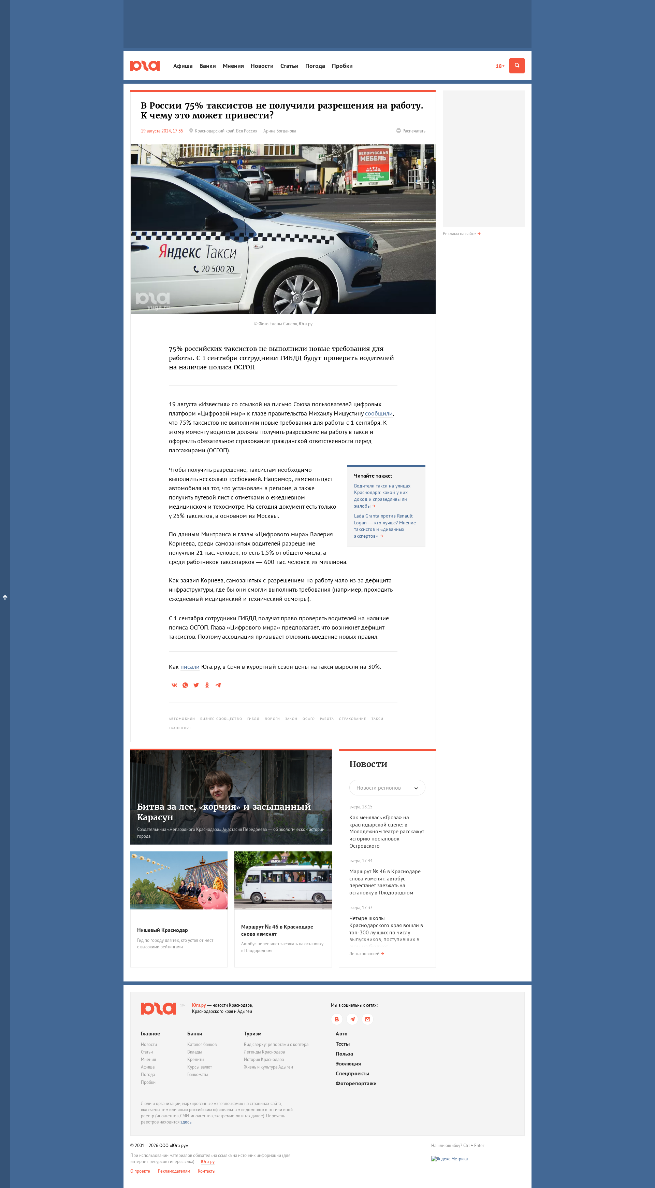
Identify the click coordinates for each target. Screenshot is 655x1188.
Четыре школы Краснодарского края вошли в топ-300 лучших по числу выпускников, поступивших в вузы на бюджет (386, 932)
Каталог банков (202, 1044)
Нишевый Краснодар (162, 930)
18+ (500, 65)
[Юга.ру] (145, 65)
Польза (344, 1053)
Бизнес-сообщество (221, 719)
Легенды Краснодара (264, 1052)
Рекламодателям (174, 1171)
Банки (208, 66)
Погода (315, 66)
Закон (291, 719)
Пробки (342, 66)
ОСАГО (309, 719)
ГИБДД (253, 719)
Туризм (253, 1033)
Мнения (233, 66)
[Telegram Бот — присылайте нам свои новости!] (368, 1019)
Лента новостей (364, 954)
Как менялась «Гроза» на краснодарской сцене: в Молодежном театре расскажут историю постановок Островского (386, 831)
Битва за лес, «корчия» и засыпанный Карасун (224, 812)
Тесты (343, 1044)
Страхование (352, 719)
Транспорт (180, 728)
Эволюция (348, 1063)
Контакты (207, 1171)
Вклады (194, 1052)
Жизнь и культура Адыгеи (268, 1067)
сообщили (379, 413)
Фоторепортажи (356, 1083)
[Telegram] (352, 1019)
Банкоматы (197, 1074)
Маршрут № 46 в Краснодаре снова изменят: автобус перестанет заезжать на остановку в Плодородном (385, 882)
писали (190, 666)
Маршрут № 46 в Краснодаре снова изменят (277, 930)
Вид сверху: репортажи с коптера (276, 1044)
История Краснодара (264, 1059)
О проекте (140, 1171)
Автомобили (182, 719)
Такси (378, 719)
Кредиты (195, 1059)
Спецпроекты (352, 1073)
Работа (327, 719)
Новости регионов (378, 787)
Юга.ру (199, 1005)
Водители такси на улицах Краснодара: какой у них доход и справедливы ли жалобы (382, 496)
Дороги (272, 719)
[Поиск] (517, 65)
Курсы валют (199, 1067)
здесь (185, 1122)
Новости (262, 66)
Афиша (183, 66)
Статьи (289, 66)
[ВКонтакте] (337, 1019)
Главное (150, 1033)
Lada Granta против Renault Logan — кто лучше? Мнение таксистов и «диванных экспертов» (385, 526)
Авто (342, 1033)
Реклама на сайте (459, 234)
